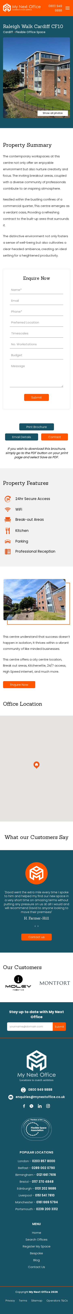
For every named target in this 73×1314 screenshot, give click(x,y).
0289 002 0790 (43, 1168)
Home (36, 1233)
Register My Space (36, 1246)
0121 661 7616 (47, 1175)
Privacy (10, 1300)
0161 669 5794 (47, 1202)
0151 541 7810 (45, 1195)
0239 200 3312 (47, 1209)
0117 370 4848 (43, 1181)
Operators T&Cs (57, 1300)
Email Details (21, 437)
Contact (54, 437)
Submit (36, 397)
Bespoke (36, 1253)
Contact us (36, 937)
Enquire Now (19, 685)
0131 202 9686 (45, 1188)
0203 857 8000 (43, 1161)
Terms (23, 1300)
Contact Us (36, 1267)
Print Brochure (36, 427)
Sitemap (36, 1300)
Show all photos (53, 113)
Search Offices (36, 1239)
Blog (36, 1260)
